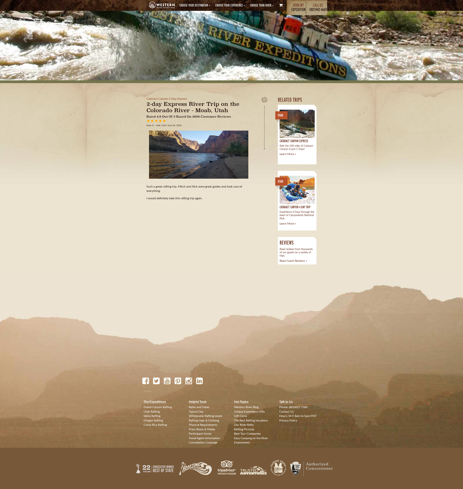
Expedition (298, 7)
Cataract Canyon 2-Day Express (166, 98)
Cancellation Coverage (203, 442)
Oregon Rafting (153, 420)
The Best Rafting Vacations (251, 420)
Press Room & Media (202, 429)
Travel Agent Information (204, 438)
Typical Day (196, 411)
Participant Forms (200, 433)
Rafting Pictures (244, 429)
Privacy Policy (288, 420)
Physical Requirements (203, 424)
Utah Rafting (152, 411)
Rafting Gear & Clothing (204, 420)
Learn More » (288, 154)
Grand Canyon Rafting (158, 407)
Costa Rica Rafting (155, 424)
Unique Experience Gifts (249, 411)
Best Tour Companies (247, 433)
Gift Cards (240, 416)
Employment (242, 442)
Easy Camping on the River (251, 438)
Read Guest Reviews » (293, 260)
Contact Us (286, 411)
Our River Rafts (244, 424)
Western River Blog (246, 407)
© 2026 (147, 391)
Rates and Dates (199, 407)
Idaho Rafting (152, 416)
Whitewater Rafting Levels (205, 416)
